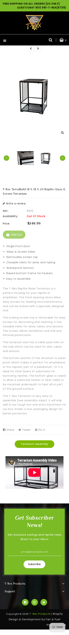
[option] (46, 158)
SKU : (6, 211)
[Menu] (5, 41)
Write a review (15, 203)
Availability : (11, 216)
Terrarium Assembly (34, 444)
